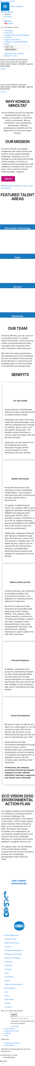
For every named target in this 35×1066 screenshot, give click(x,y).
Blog (6, 992)
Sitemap (7, 1033)
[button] (12, 6)
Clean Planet (9, 999)
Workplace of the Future (13, 954)
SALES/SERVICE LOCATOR (14, 53)
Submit (13, 1015)
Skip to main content (7, 1)
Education (8, 969)
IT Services (8, 962)
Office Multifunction (12, 935)
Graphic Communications (13, 984)
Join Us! (8, 179)
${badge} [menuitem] (9, 1057)
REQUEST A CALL (11, 56)
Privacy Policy (10, 1029)
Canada (10, 23)
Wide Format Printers (12, 943)
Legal (6, 973)
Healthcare (8, 965)
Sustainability (9, 1045)
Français (9, 17)
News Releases (10, 988)
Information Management (13, 950)
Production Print (10, 939)
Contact (16, 1026)
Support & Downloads (12, 958)
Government (9, 977)
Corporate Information (13, 1043)
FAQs (6, 1035)
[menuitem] (19, 1063)
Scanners (8, 947)
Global (9, 21)
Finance (7, 980)
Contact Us (9, 1007)
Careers (7, 1003)
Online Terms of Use (12, 1031)
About (7, 996)
